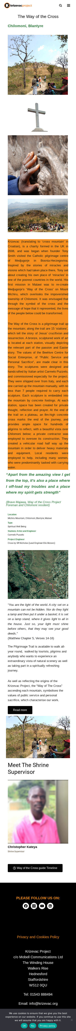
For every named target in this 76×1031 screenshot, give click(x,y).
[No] (71, 1020)
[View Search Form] (60, 5)
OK (24, 1025)
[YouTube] (42, 905)
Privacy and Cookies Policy (38, 937)
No (32, 1025)
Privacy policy (47, 1025)
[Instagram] (33, 905)
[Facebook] (25, 905)
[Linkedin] (50, 905)
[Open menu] (68, 5)
